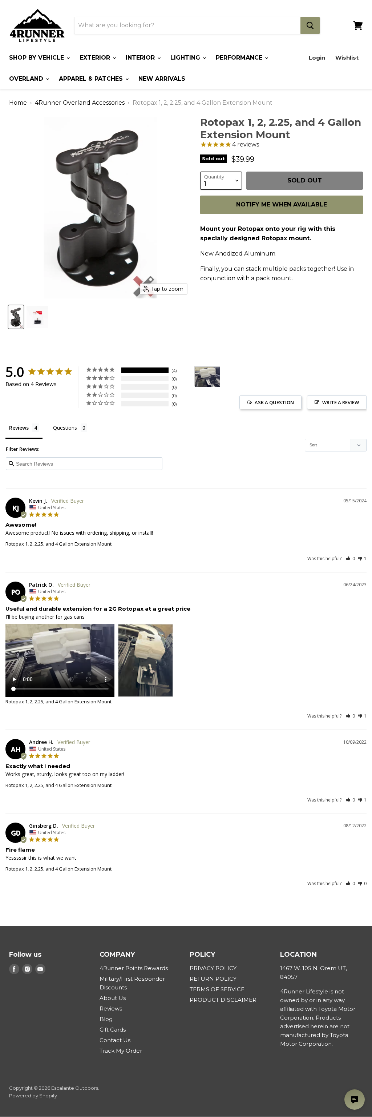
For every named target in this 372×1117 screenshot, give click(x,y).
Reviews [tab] (19, 427)
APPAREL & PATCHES (92, 78)
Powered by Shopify (33, 1095)
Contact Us (115, 1040)
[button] (350, 558)
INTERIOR (141, 57)
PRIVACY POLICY (213, 968)
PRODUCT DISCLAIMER (223, 999)
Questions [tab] (65, 427)
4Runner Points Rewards (134, 968)
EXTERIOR (96, 57)
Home (18, 103)
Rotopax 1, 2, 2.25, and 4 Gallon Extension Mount (58, 544)
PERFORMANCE (240, 57)
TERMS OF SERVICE (217, 989)
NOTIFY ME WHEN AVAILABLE (281, 204)
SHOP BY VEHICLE (37, 57)
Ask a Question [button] (274, 402)
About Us (113, 998)
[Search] (310, 25)
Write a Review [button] (340, 402)
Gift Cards (113, 1029)
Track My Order (121, 1050)
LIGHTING (186, 57)
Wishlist (347, 57)
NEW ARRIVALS (161, 78)
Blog (106, 1019)
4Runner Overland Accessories (80, 103)
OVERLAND (27, 78)
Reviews (111, 1008)
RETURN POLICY (213, 978)
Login (317, 57)
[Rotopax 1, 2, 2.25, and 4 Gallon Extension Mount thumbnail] (16, 317)
